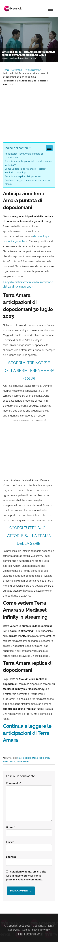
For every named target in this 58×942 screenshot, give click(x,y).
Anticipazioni (24, 758)
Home (6, 70)
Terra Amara (22, 762)
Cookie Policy (30, 929)
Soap (12, 762)
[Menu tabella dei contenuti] (49, 148)
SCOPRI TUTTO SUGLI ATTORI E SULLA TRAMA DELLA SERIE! (29, 535)
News (6, 762)
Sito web (11, 856)
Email (10, 842)
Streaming (16, 70)
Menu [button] (50, 9)
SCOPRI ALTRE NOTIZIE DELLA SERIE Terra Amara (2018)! (29, 370)
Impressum (33, 933)
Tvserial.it (14, 8)
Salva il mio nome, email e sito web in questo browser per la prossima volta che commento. (26, 875)
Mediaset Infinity (32, 70)
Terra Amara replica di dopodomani (23, 176)
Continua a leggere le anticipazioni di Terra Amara (27, 733)
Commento (13, 783)
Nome (10, 827)
